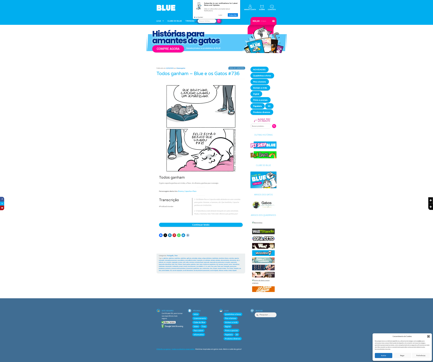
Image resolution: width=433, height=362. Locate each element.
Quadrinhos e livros (262, 75)
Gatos (201, 264)
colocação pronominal (171, 260)
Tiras (176, 256)
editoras (161, 262)
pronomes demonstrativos (178, 268)
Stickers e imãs (260, 88)
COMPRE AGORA (168, 49)
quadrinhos (196, 268)
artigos (200, 258)
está (184, 262)
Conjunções (199, 260)
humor (230, 264)
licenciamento (192, 266)
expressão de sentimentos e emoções (220, 262)
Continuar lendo (205, 225)
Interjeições (168, 266)
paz (222, 266)
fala (173, 264)
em (165, 262)
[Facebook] (2, 199)
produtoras (162, 268)
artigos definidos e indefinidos (210, 258)
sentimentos (205, 268)
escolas (180, 262)
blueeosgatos (180, 68)
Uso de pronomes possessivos (202, 270)
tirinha (231, 268)
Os (206, 266)
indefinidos (162, 266)
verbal (230, 270)
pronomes (168, 268)
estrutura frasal (199, 262)
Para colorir (198, 330)
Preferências (420, 355)
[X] (2, 203)
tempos (215, 268)
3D (269, 106)
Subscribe (233, 15)
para (215, 266)
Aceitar (383, 355)
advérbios (183, 258)
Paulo (218, 266)
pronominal (189, 268)
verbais (226, 270)
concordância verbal (190, 260)
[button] (428, 336)
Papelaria (257, 106)
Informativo (199, 334)
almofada (194, 258)
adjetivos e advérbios (174, 258)
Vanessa (221, 270)
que (201, 268)
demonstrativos (225, 260)
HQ (217, 264)
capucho (236, 258)
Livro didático (199, 266)
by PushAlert (199, 17)
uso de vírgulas (214, 270)
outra (208, 266)
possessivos (233, 266)
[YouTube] (2, 207)
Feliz (176, 264)
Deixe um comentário (236, 68)
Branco (181, 191)
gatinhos (193, 264)
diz (237, 260)
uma (160, 270)
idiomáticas (236, 264)
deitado (213, 260)
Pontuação (226, 266)
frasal (184, 264)
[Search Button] (219, 21)
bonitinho (221, 258)
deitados (217, 260)
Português (170, 256)
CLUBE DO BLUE (174, 21)
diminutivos (233, 260)
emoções (168, 262)
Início (196, 314)
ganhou (188, 264)
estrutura (191, 262)
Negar (402, 355)
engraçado (174, 262)
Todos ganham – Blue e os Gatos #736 (198, 73)
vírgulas (234, 270)
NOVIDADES (259, 69)
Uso (171, 270)
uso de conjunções (177, 270)
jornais (181, 266)
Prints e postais (260, 100)
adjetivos (165, 258)
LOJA (158, 21)
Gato (197, 264)
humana (221, 264)
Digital (256, 94)
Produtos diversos (261, 112)
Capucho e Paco (190, 191)
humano (226, 264)
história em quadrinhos (209, 264)
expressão (206, 262)
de (204, 260)
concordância (180, 260)
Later (220, 15)
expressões (234, 262)
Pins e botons (259, 82)
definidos (207, 260)
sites (211, 268)
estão (187, 262)
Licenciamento (200, 318)
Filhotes (180, 264)
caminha (231, 258)
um (240, 268)
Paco (212, 266)
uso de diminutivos (188, 270)
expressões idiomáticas (165, 264)
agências (189, 258)
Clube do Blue (199, 322)
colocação (161, 260)
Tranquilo (236, 268)
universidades (165, 270)
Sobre (196, 326)
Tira (228, 268)
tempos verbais (222, 268)
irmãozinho (175, 266)
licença (185, 266)
